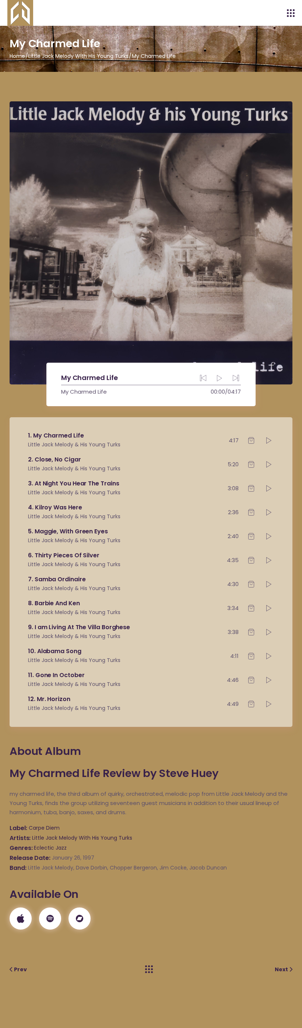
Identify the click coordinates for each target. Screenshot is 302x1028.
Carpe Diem (44, 828)
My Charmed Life (84, 391)
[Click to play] (269, 440)
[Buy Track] (251, 440)
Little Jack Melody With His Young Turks (82, 837)
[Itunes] (21, 918)
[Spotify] (50, 918)
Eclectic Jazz (50, 847)
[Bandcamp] (80, 918)
